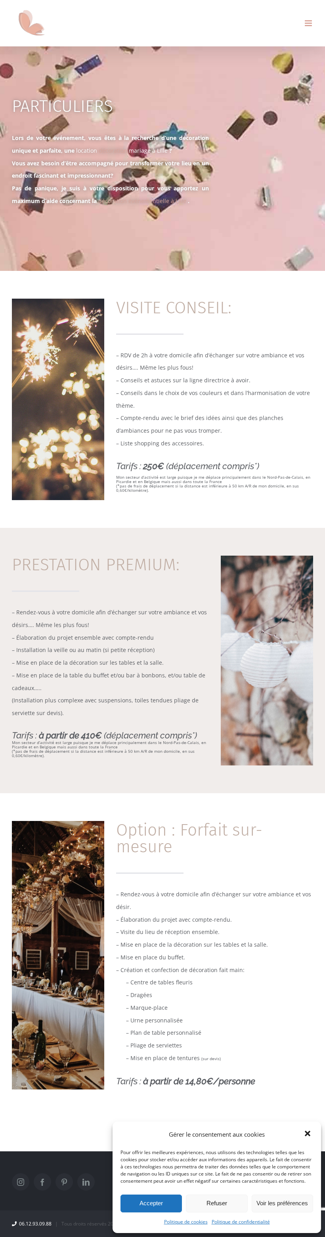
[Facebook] (42, 1182)
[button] (308, 1134)
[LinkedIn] (86, 1182)
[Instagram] (20, 1182)
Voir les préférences (282, 1203)
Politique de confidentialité (241, 1221)
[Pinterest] (64, 1182)
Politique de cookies (186, 1221)
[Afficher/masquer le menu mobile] (309, 23)
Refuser (216, 1203)
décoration (122, 150)
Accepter (151, 1203)
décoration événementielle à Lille (142, 201)
